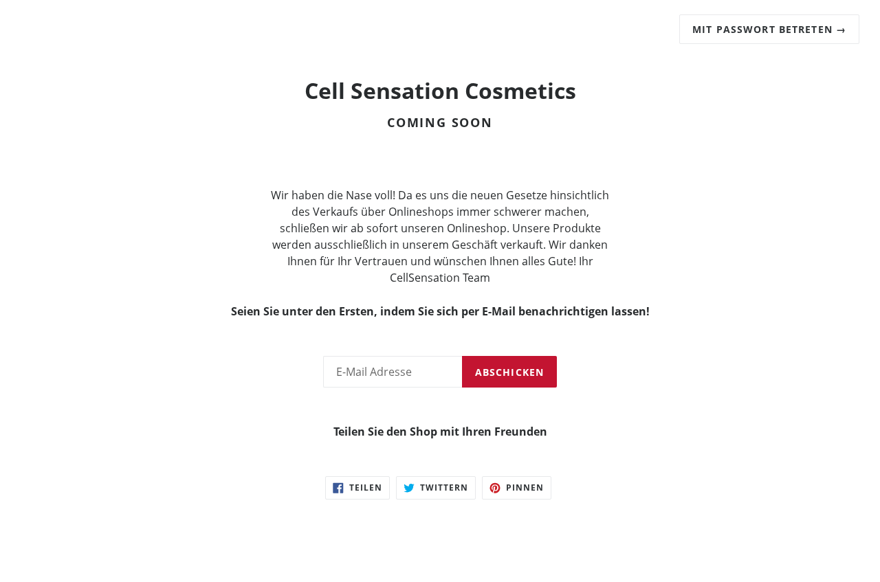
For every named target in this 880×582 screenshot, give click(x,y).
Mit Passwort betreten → (769, 29)
